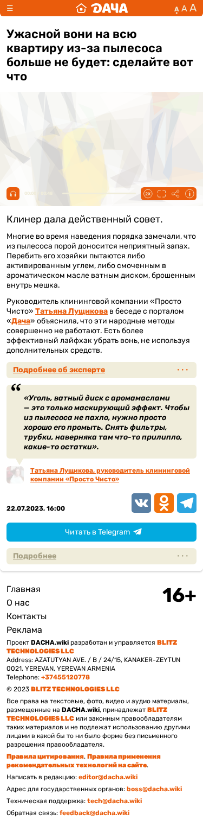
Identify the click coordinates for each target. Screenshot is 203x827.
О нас (18, 602)
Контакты (26, 616)
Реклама (24, 630)
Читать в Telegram (97, 532)
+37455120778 (65, 677)
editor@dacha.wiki (107, 777)
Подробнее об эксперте (59, 369)
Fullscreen (161, 193)
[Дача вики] (102, 8)
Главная (23, 589)
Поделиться (175, 193)
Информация (189, 193)
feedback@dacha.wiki (94, 813)
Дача (20, 321)
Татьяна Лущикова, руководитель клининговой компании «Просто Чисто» (110, 475)
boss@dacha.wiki (154, 789)
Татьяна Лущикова (71, 311)
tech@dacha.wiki (114, 801)
